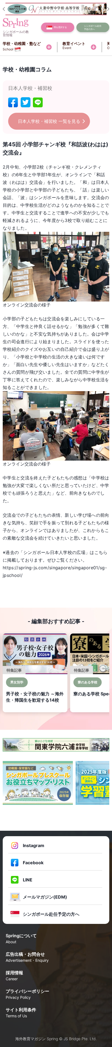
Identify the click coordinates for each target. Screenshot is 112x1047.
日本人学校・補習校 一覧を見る (49, 121)
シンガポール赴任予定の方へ (51, 914)
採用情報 (14, 975)
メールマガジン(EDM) (45, 897)
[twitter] (25, 102)
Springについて (21, 938)
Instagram (33, 845)
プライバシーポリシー (27, 994)
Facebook (33, 862)
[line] (38, 102)
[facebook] (13, 102)
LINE (27, 879)
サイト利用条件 (21, 1012)
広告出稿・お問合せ (27, 957)
